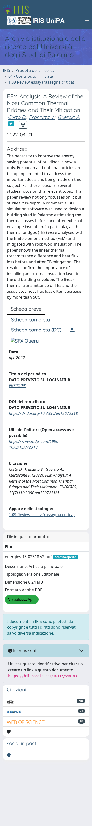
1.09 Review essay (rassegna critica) (41, 82)
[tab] (72, 330)
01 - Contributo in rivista (30, 76)
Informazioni (24, 650)
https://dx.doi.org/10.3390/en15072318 (43, 413)
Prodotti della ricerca (34, 70)
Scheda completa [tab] (30, 320)
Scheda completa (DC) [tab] (36, 330)
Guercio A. (69, 117)
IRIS (6, 70)
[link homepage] (18, 9)
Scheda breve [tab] (26, 309)
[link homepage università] (36, 20)
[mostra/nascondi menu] (87, 20)
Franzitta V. (42, 117)
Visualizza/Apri (21, 599)
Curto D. (17, 117)
